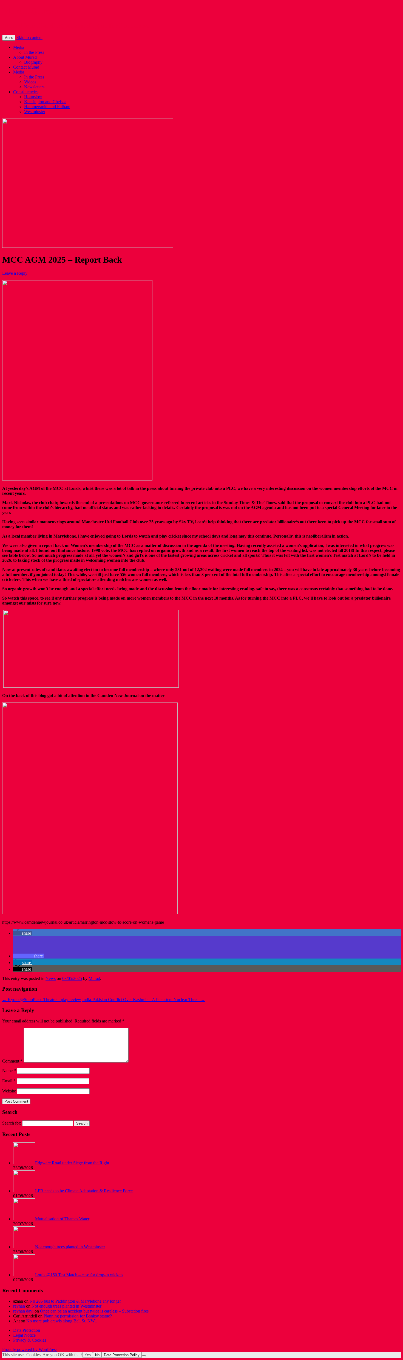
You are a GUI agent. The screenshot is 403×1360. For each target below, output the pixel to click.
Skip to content (29, 37)
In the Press (34, 52)
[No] (144, 1356)
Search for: (11, 1123)
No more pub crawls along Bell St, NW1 (61, 1321)
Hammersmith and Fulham (47, 106)
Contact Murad (26, 67)
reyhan (19, 1306)
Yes (88, 1355)
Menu (8, 38)
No (97, 1355)
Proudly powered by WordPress (29, 1349)
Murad (94, 978)
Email (9, 1080)
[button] (22, 933)
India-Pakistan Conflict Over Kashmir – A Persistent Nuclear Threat (143, 999)
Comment (12, 1061)
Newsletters (34, 87)
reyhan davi (23, 1311)
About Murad (25, 57)
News (51, 978)
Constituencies (25, 91)
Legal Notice (24, 1335)
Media (18, 47)
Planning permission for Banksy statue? (78, 1316)
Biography (33, 62)
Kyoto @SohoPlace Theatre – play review (41, 999)
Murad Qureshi (31, 11)
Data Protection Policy (122, 1355)
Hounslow (33, 96)
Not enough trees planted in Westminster (66, 1306)
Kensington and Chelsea (45, 101)
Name (9, 1070)
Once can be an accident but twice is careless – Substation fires (94, 1311)
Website (9, 1091)
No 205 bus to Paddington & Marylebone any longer (75, 1301)
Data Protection (26, 1330)
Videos (30, 82)
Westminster (34, 111)
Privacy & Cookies (29, 1340)
